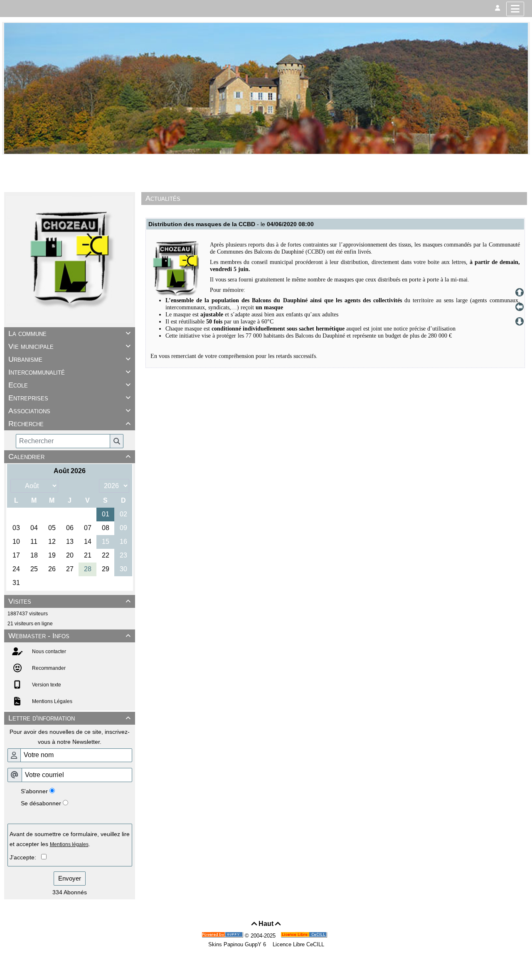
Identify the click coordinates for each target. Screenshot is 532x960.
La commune (69, 333)
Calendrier (69, 456)
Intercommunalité (69, 372)
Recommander (48, 668)
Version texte (46, 685)
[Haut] (519, 292)
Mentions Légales (51, 701)
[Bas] (519, 321)
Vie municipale (69, 346)
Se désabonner (41, 803)
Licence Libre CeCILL (297, 944)
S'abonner (34, 791)
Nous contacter (48, 651)
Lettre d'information (69, 718)
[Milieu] (519, 307)
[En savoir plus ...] (305, 936)
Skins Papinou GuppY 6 (238, 944)
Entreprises (69, 398)
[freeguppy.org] (223, 936)
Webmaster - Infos (69, 636)
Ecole (69, 385)
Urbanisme (69, 359)
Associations (69, 411)
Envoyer (69, 878)
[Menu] (515, 9)
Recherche (69, 424)
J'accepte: (25, 857)
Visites (69, 601)
